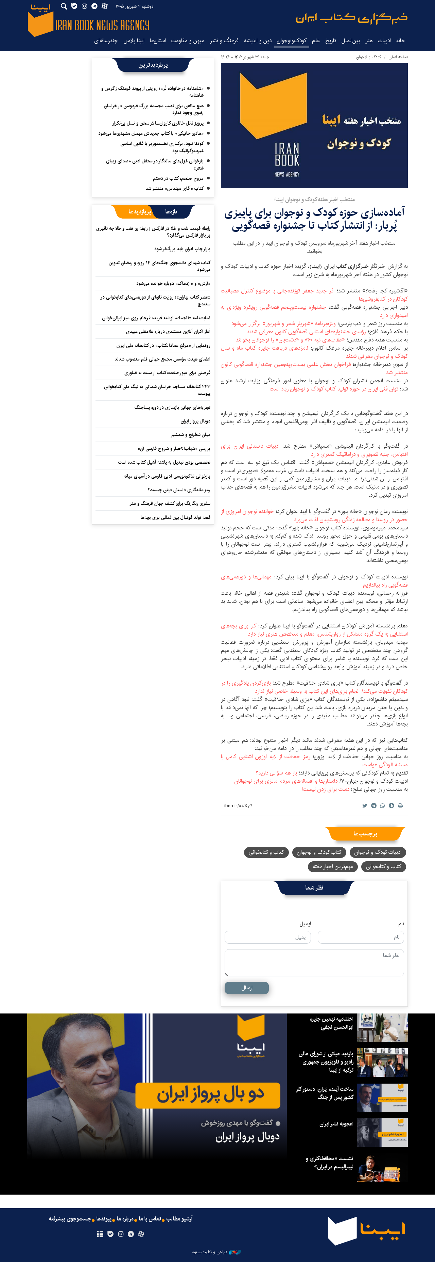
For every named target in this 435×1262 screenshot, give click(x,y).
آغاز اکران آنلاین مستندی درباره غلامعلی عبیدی (168, 331)
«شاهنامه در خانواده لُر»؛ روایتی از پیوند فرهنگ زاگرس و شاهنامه (152, 92)
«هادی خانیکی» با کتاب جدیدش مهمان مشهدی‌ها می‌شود (151, 133)
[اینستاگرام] (120, 1234)
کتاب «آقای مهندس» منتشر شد (174, 188)
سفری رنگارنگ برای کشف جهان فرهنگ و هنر (169, 503)
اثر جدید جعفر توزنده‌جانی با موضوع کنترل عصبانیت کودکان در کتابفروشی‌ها (314, 295)
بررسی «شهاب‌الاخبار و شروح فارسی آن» (174, 448)
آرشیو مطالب (179, 1219)
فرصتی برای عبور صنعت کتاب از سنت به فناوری (167, 373)
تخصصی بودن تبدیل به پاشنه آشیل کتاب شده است (164, 462)
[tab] (171, 212)
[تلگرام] (131, 1234)
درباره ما (125, 1219)
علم (316, 40)
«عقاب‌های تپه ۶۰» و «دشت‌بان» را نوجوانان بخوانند (290, 340)
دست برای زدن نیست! (325, 789)
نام (401, 924)
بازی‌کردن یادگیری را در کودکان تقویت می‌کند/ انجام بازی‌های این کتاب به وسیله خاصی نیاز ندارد (314, 687)
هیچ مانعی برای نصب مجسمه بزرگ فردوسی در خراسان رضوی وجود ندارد (154, 109)
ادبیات (384, 40)
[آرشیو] (100, 1234)
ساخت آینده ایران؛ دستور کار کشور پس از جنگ (324, 1093)
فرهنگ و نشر (224, 40)
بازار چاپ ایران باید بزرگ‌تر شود (182, 249)
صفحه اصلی (398, 57)
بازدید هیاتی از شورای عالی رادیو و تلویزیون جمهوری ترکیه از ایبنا (326, 1062)
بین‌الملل (351, 40)
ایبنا (352, 19)
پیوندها (104, 1219)
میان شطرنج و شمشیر (190, 434)
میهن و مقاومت (187, 40)
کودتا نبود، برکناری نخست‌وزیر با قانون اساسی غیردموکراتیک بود (162, 147)
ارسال (247, 987)
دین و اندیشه (258, 40)
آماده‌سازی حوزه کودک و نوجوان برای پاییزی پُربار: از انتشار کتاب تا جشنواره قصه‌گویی (314, 219)
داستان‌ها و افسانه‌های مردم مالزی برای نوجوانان (285, 781)
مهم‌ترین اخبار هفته (333, 866)
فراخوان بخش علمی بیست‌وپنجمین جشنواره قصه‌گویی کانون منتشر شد (314, 368)
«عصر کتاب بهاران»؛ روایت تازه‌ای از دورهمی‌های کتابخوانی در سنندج (155, 300)
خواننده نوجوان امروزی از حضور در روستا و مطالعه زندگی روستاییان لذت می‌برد (314, 515)
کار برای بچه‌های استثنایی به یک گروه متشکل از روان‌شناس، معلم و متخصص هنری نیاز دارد (314, 630)
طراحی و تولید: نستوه (209, 1252)
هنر (368, 40)
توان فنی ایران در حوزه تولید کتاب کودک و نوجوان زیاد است (334, 389)
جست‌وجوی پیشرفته (70, 1219)
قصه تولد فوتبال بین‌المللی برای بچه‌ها (175, 517)
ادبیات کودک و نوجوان (377, 852)
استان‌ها (158, 40)
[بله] (110, 1234)
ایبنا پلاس (133, 40)
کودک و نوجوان (368, 57)
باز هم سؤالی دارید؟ (276, 773)
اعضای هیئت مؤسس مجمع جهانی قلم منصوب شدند (162, 359)
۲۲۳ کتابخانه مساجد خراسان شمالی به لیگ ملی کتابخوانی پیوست (157, 390)
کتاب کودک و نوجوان (319, 852)
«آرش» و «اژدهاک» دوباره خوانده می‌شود (173, 283)
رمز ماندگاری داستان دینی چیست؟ (178, 490)
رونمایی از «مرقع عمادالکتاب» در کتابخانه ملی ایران (163, 345)
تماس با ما (150, 1219)
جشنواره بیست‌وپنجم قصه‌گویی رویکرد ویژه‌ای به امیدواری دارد (314, 311)
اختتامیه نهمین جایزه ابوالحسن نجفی (331, 1023)
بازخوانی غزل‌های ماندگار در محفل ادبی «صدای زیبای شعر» (155, 164)
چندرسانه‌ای (106, 40)
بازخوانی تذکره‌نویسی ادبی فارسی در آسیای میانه (167, 476)
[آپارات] (141, 1234)
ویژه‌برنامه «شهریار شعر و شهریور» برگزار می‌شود (283, 323)
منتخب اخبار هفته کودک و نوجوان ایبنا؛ (314, 199)
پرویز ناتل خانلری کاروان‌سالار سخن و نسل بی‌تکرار (158, 123)
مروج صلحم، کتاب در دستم (178, 178)
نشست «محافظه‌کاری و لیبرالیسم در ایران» (329, 1162)
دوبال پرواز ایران (195, 421)
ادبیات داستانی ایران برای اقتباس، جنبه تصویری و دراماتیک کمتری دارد (314, 450)
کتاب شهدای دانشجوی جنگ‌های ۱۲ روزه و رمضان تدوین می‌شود (159, 266)
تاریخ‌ (330, 40)
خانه (400, 40)
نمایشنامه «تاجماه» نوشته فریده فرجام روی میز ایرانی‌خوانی (156, 318)
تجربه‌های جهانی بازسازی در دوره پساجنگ (172, 407)
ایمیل (305, 924)
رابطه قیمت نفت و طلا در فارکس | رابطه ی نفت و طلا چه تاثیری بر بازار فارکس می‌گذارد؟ (153, 232)
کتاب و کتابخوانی (266, 852)
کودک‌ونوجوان (292, 40)
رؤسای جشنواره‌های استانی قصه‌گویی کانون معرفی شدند (306, 331)
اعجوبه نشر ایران (336, 1124)
